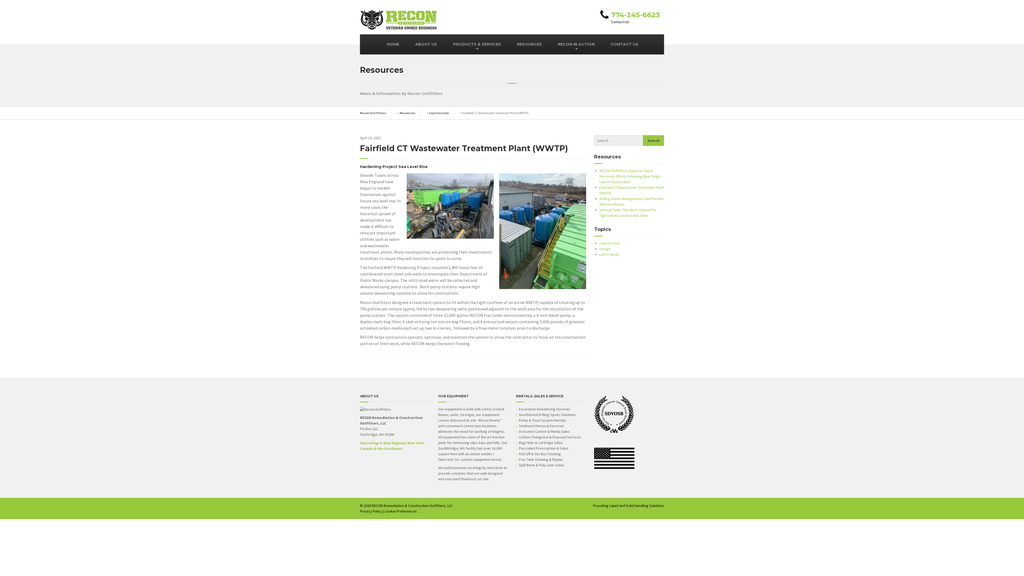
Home (393, 44)
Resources (529, 44)
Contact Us (624, 44)
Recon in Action (576, 44)
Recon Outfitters (373, 113)
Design (604, 248)
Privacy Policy (371, 511)
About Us (426, 44)
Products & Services (477, 44)
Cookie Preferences (401, 511)
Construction (439, 113)
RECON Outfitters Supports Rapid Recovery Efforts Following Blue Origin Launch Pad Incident (630, 176)
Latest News (609, 254)
